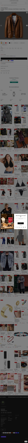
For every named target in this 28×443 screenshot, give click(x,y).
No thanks (20, 225)
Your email (17, 220)
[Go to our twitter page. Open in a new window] (19, 227)
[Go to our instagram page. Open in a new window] (18, 227)
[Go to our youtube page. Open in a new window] (23, 227)
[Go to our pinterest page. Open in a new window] (25, 227)
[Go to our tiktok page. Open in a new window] (21, 227)
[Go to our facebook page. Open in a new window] (16, 227)
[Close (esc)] (26, 215)
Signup (21, 223)
